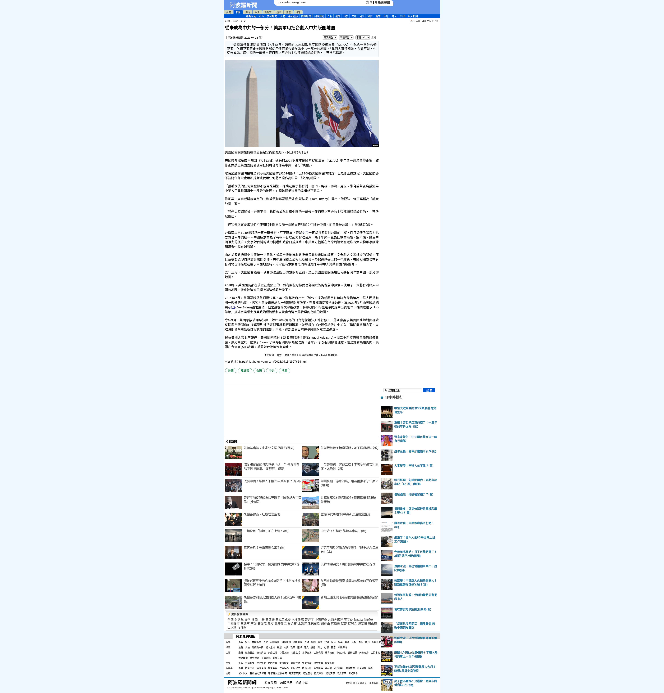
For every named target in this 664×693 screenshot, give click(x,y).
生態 (386, 16)
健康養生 (250, 652)
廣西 (248, 620)
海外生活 (295, 652)
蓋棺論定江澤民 (258, 673)
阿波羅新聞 (243, 5)
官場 (354, 16)
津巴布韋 (314, 623)
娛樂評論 (307, 663)
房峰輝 (335, 623)
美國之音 (296, 355)
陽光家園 (341, 673)
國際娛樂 (295, 663)
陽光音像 (353, 673)
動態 (279, 647)
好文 (306, 647)
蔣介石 (292, 623)
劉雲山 (325, 623)
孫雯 (271, 623)
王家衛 (232, 627)
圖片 (413, 16)
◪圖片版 (426, 21)
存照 (326, 647)
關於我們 (350, 683)
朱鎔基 (239, 620)
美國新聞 (272, 16)
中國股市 (234, 623)
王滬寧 (245, 623)
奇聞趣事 (318, 668)
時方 (279, 355)
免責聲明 (374, 683)
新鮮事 (268, 12)
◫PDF (435, 21)
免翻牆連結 (382, 2)
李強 (254, 623)
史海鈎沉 (261, 652)
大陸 (282, 16)
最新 (251, 16)
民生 (362, 16)
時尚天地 (307, 668)
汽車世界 (284, 668)
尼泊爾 (242, 627)
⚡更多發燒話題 (238, 614)
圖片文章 (277, 657)
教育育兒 (329, 652)
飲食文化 (250, 668)
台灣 (259, 370)
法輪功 (358, 620)
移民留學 (295, 668)
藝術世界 (352, 652)
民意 (333, 647)
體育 (378, 16)
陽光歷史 (307, 673)
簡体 (369, 2)
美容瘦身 (364, 652)
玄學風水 (307, 652)
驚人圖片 (243, 673)
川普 (262, 620)
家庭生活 (272, 652)
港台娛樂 (284, 663)
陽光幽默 (319, 673)
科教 (345, 16)
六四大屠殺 (335, 620)
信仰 (402, 16)
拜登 (232, 307)
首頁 (228, 12)
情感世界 (261, 668)
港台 (394, 16)
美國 (231, 370)
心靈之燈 (284, 652)
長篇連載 (266, 657)
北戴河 (302, 623)
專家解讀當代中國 (277, 673)
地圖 (284, 370)
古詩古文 (375, 652)
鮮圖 (370, 668)
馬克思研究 (295, 673)
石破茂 (262, 623)
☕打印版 (415, 21)
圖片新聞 (376, 642)
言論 (247, 647)
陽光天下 (330, 673)
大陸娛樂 (250, 663)
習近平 (309, 620)
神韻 (255, 620)
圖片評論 (342, 647)
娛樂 (278, 12)
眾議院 (245, 370)
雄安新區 (281, 623)
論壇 (288, 12)
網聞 (337, 16)
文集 (286, 647)
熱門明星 (272, 663)
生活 (257, 12)
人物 (329, 16)
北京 (305, 233)
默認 (373, 37)
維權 (370, 16)
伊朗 (231, 620)
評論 (247, 12)
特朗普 (368, 620)
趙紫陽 (362, 623)
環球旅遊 (350, 668)
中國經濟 (293, 16)
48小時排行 (394, 397)
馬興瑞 (270, 620)
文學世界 (254, 657)
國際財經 (319, 16)
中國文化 (341, 652)
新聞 (238, 12)
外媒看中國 (258, 647)
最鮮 (240, 668)
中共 (272, 370)
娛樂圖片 (329, 663)
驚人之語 (270, 647)
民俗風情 (361, 668)
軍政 (261, 16)
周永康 (372, 623)
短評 (299, 647)
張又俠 (348, 620)
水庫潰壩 (298, 620)
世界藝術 (243, 657)
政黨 (292, 647)
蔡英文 (352, 623)
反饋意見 (362, 683)
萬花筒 (328, 668)
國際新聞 (306, 16)
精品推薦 (318, 663)
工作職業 (318, 652)
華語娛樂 (261, 663)
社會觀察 (272, 668)
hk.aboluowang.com (292, 2)
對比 (319, 647)
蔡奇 (344, 623)
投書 (313, 647)
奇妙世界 (338, 668)
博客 (298, 12)
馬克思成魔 (283, 620)
